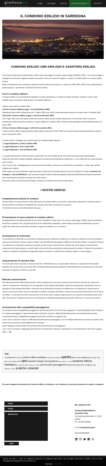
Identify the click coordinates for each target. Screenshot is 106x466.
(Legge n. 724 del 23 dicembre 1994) (39, 115)
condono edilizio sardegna (34, 357)
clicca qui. (37, 208)
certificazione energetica (53, 357)
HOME (39, 3)
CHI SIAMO (51, 3)
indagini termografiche (47, 361)
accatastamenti (10, 357)
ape (24, 361)
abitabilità (31, 361)
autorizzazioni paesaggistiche (53, 365)
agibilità (66, 357)
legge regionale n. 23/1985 (65, 361)
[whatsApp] (92, 439)
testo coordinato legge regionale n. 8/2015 (28, 365)
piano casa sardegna (80, 357)
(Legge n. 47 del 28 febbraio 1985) (36, 109)
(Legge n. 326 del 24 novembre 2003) (37, 128)
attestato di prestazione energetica (79, 365)
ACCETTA (58, 464)
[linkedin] (76, 439)
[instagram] (80, 439)
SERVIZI (63, 3)
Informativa (49, 464)
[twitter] (84, 439)
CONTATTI (97, 3)
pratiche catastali (27, 368)
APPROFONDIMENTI (79, 3)
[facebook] (88, 439)
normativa (19, 357)
